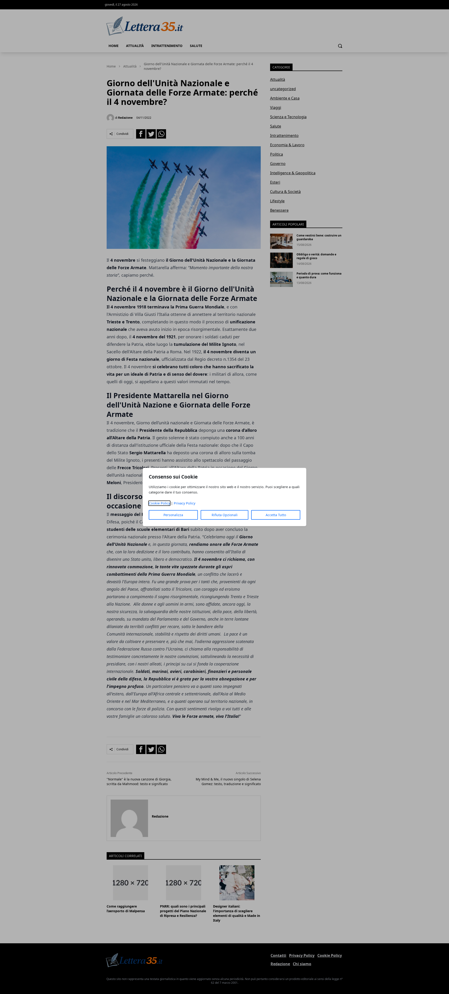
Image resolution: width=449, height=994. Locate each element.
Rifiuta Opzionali (225, 515)
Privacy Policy (184, 503)
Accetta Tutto (276, 515)
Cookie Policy (159, 503)
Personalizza (173, 515)
